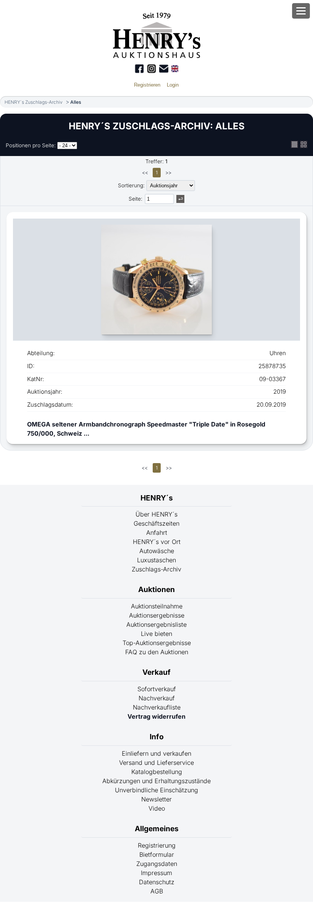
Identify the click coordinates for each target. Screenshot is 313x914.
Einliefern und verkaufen (156, 753)
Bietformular (156, 854)
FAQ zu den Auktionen (156, 652)
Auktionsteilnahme (156, 606)
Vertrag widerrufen (156, 716)
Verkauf (156, 672)
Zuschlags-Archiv (156, 569)
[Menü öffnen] (301, 11)
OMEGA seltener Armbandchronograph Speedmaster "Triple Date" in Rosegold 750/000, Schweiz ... (146, 428)
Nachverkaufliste (157, 707)
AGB (156, 891)
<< (145, 172)
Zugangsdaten (156, 863)
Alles (75, 102)
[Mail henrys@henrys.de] (163, 68)
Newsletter (156, 799)
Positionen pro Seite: (31, 145)
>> (168, 172)
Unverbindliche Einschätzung (156, 790)
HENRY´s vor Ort (157, 542)
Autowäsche (156, 551)
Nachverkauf (157, 698)
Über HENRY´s (156, 514)
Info (157, 736)
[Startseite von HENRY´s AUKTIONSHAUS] (156, 56)
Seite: (135, 199)
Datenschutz (156, 882)
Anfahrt (156, 532)
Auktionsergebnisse (156, 615)
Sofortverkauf (156, 689)
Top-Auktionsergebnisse (157, 643)
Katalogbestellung (156, 772)
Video (156, 808)
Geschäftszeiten (156, 523)
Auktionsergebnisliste (156, 624)
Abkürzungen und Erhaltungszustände (156, 781)
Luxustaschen (156, 560)
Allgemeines (157, 828)
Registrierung (157, 845)
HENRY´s (156, 497)
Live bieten (156, 633)
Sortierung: (131, 185)
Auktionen (156, 589)
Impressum (156, 873)
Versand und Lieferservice (156, 762)
